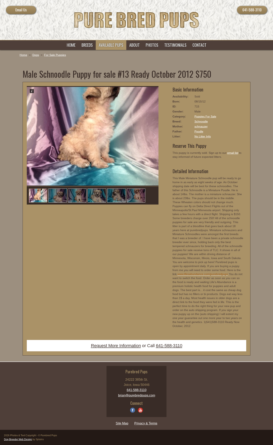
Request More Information (116, 345)
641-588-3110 (252, 9)
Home (23, 55)
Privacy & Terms (145, 423)
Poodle (198, 131)
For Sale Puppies (55, 55)
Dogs (35, 55)
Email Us (21, 9)
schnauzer (201, 126)
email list (232, 152)
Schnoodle (201, 121)
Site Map (122, 423)
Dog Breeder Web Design (18, 439)
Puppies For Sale (205, 116)
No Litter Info (202, 136)
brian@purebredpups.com (136, 395)
